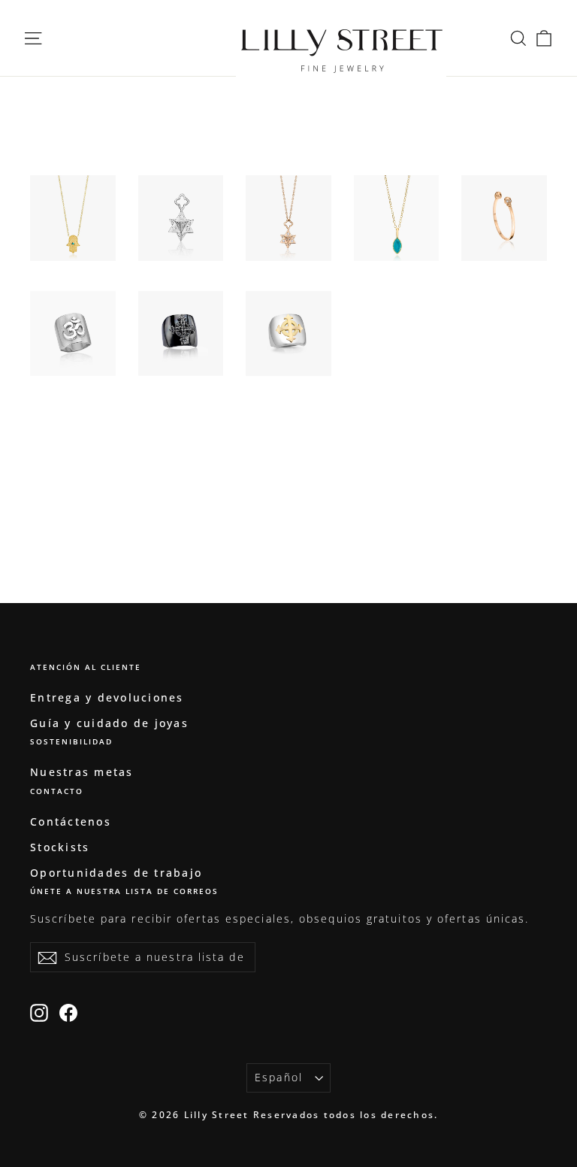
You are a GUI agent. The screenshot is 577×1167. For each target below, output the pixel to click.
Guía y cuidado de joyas (109, 723)
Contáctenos (70, 821)
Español (279, 1077)
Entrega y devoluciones (107, 697)
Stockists (59, 847)
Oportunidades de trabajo (116, 872)
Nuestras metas (82, 772)
